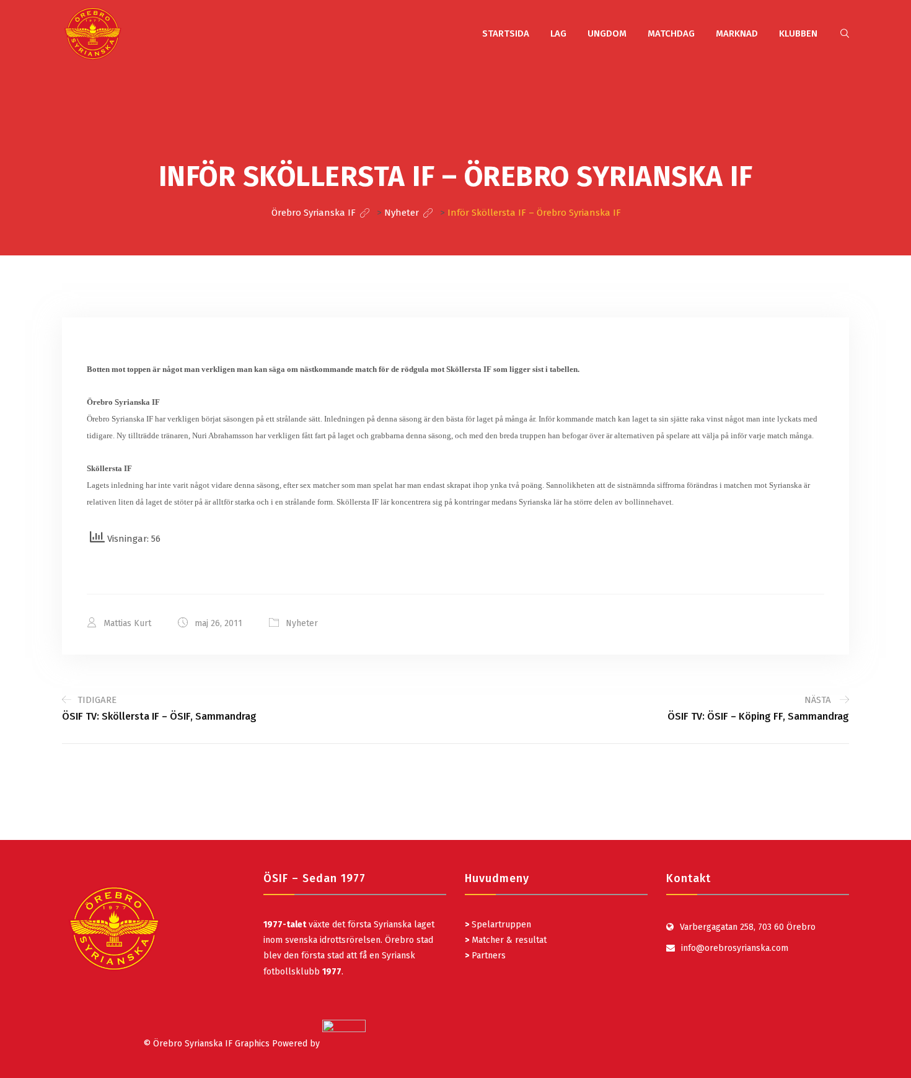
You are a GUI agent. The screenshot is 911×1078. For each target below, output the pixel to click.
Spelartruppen (500, 924)
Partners (485, 955)
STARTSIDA (505, 33)
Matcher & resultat (506, 940)
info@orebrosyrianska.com (734, 948)
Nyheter (302, 623)
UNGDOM (607, 33)
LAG (558, 33)
